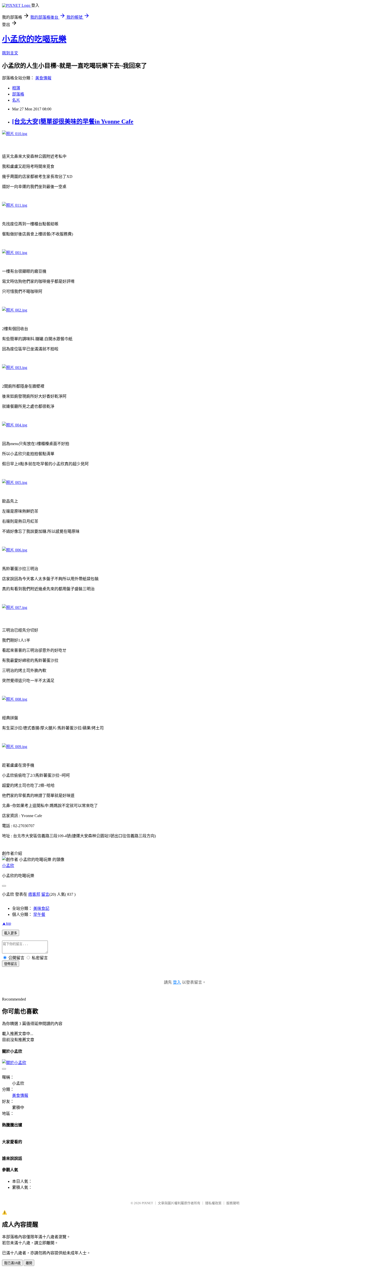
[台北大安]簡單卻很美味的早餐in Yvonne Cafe (72, 121)
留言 (45, 894)
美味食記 (41, 908)
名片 (16, 100)
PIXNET (147, 1203)
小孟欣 (8, 865)
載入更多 (10, 933)
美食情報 (43, 78)
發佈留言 (10, 964)
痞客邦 (34, 894)
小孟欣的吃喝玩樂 (34, 39)
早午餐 (39, 914)
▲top (6, 923)
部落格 (18, 94)
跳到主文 (10, 53)
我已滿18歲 (12, 1263)
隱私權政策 (213, 1203)
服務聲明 (232, 1203)
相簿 (16, 88)
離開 (29, 1263)
